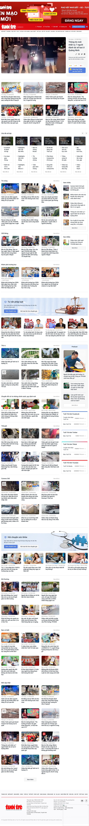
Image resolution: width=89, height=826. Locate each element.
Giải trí (43, 31)
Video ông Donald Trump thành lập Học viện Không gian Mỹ (9, 466)
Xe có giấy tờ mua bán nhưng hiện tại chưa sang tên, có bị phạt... (77, 222)
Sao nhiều (66, 237)
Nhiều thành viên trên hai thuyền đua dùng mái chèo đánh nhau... (78, 196)
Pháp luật (36, 794)
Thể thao (39, 31)
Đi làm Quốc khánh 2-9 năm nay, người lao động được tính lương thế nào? (30, 671)
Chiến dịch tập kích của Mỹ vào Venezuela (64, 142)
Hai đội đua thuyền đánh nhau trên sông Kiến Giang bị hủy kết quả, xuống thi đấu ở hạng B (11, 98)
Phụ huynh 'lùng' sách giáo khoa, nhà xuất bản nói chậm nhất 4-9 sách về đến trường (77, 121)
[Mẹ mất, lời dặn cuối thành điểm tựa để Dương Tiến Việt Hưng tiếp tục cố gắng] (30, 610)
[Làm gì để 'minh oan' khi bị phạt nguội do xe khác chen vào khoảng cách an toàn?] (66, 397)
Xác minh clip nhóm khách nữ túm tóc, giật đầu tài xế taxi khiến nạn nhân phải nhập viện (9, 497)
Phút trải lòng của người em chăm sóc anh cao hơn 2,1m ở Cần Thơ (10, 620)
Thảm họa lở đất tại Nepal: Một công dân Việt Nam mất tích (50, 466)
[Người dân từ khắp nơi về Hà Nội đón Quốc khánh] (30, 587)
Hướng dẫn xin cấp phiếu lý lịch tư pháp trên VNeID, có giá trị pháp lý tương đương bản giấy (50, 415)
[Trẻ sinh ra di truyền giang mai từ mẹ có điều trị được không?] (78, 558)
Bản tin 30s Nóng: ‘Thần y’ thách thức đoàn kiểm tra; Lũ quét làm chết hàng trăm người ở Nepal (50, 252)
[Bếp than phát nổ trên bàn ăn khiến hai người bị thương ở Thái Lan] (50, 486)
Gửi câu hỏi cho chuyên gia (28, 311)
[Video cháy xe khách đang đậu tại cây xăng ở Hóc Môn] (50, 509)
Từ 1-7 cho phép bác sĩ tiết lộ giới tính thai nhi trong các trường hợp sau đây (10, 569)
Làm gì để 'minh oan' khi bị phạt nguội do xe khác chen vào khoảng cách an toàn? (78, 397)
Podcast (39, 26)
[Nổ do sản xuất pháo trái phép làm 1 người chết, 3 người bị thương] (50, 211)
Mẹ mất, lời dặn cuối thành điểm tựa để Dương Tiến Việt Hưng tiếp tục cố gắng (29, 620)
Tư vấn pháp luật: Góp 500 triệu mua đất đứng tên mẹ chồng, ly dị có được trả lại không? (77, 333)
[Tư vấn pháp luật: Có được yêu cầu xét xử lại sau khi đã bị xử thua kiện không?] (33, 323)
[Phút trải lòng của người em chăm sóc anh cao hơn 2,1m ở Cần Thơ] (10, 610)
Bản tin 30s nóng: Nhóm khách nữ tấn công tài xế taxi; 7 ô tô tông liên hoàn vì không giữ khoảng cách (55, 122)
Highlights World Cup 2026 (20, 142)
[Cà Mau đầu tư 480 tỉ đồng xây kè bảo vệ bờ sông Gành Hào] (30, 211)
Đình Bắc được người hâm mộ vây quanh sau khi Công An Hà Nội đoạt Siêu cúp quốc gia (10, 121)
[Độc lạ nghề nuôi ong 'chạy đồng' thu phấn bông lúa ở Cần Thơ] (50, 374)
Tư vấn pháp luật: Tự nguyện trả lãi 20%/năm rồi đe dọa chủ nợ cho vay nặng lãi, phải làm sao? (55, 333)
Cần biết (55, 26)
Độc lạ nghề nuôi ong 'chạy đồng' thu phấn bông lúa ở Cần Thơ (50, 384)
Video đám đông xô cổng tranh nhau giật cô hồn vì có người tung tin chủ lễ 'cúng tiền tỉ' (33, 121)
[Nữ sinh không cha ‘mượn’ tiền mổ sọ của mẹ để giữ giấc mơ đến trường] (10, 587)
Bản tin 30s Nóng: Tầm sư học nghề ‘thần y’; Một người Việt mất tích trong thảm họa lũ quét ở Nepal (10, 252)
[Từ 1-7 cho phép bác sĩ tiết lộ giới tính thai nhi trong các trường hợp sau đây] (11, 558)
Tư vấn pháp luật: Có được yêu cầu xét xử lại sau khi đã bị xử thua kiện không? (32, 333)
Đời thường (27, 31)
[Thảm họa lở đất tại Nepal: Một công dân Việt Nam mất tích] (50, 457)
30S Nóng (52, 31)
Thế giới (22, 31)
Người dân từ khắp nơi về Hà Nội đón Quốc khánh (30, 596)
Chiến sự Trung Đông (78, 142)
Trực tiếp (13, 31)
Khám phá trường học (8, 265)
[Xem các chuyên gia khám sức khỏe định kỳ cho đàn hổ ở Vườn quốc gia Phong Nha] (50, 188)
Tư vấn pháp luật (27, 330)
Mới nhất (3, 31)
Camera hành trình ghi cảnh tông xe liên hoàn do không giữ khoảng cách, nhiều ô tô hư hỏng (10, 520)
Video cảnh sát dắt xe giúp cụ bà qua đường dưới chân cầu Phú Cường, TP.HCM (50, 620)
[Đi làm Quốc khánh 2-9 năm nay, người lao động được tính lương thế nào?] (30, 661)
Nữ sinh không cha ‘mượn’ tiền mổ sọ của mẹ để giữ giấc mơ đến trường (9, 597)
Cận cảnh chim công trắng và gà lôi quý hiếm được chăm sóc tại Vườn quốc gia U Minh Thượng (30, 385)
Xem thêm (30, 779)
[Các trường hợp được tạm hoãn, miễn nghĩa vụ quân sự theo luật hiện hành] (66, 385)
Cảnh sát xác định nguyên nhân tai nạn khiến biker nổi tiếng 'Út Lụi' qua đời (10, 198)
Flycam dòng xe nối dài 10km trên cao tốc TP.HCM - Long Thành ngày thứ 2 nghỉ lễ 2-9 (10, 222)
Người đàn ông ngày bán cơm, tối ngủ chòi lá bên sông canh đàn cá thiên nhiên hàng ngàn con (49, 597)
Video (21, 794)
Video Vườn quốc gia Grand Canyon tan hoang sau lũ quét (55, 97)
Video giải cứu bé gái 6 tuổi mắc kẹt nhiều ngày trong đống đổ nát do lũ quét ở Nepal (50, 444)
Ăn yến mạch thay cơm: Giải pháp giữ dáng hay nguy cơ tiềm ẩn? (32, 569)
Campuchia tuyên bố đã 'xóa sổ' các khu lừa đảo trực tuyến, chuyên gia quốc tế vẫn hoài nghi (30, 467)
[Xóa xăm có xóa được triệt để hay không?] (55, 558)
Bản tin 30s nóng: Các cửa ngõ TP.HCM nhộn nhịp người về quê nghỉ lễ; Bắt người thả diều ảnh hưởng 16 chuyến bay (29, 253)
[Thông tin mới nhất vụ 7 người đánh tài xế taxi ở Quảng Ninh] (33, 55)
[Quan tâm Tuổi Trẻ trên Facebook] (86, 800)
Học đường (71, 117)
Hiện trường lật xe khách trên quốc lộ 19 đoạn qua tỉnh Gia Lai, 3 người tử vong (32, 98)
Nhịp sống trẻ (64, 794)
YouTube (47, 26)
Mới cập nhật (5, 683)
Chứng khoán (35, 141)
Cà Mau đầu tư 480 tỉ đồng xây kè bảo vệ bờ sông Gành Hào (30, 221)
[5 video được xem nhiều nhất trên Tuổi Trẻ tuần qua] (30, 638)
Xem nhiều (67, 183)
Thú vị (17, 31)
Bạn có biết (33, 31)
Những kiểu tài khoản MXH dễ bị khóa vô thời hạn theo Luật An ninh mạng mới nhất (50, 671)
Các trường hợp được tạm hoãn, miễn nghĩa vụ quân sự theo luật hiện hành (77, 386)
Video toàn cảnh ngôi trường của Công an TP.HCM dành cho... (77, 242)
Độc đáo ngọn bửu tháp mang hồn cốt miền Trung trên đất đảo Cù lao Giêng (50, 363)
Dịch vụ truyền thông (59, 808)
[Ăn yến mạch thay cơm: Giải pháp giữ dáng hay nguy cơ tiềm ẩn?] (33, 558)
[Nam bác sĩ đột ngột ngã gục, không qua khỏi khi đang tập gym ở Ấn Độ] (30, 433)
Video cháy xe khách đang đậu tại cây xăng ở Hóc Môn (50, 518)
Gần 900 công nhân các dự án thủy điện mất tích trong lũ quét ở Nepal (9, 443)
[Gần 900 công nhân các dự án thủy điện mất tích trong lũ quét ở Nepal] (10, 433)
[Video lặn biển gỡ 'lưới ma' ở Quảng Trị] (10, 353)
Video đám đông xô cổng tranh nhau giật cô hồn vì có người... (77, 205)
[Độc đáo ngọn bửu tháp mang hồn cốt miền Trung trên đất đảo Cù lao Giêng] (50, 353)
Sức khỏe (73, 31)
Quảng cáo (64, 26)
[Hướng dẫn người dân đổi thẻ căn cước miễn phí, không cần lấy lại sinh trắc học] (10, 661)
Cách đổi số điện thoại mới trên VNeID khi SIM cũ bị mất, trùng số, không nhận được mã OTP (9, 415)
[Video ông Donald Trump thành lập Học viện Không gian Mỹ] (10, 457)
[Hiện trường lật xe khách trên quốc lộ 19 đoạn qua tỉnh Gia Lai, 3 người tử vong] (33, 87)
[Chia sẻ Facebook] (79, 54)
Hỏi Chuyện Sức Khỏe (51, 565)
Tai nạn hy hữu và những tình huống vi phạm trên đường (7, 142)
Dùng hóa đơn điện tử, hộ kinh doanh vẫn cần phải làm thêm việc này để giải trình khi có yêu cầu (11, 334)
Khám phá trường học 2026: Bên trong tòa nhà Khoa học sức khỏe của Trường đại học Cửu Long (30, 285)
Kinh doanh (43, 794)
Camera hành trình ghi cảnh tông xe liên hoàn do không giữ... (77, 188)
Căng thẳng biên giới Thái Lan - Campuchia (49, 142)
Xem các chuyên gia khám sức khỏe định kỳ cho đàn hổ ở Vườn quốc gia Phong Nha (50, 199)
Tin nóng (8, 31)
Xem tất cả (6, 172)
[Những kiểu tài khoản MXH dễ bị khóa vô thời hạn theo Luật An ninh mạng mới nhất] (50, 661)
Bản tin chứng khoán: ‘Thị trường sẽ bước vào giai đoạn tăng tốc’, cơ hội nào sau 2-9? (77, 98)
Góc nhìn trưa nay (60, 31)
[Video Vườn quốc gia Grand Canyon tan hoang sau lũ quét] (55, 87)
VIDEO (20, 27)
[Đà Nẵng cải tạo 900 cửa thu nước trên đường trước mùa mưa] (30, 188)
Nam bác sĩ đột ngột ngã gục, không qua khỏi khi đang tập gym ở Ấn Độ (29, 443)
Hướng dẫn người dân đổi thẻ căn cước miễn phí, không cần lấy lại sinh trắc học (9, 672)
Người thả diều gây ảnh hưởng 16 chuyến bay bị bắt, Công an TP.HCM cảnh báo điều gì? (75, 376)
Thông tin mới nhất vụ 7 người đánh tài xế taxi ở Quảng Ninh (76, 46)
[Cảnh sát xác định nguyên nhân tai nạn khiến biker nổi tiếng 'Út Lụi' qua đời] (10, 188)
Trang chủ (4, 794)
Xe (54, 794)
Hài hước (48, 31)
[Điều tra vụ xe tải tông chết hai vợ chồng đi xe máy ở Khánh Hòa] (30, 509)
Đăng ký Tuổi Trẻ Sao (78, 26)
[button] (82, 133)
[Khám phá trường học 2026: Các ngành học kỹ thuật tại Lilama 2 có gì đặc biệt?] (50, 272)
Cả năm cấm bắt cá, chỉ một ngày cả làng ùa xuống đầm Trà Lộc (10, 384)
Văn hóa (71, 794)
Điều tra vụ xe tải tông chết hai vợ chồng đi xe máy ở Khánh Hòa (29, 519)
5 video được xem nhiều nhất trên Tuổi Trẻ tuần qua (29, 647)
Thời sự (26, 794)
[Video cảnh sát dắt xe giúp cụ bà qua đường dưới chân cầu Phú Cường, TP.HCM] (50, 610)
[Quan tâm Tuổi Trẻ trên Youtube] (82, 800)
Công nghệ (78, 31)
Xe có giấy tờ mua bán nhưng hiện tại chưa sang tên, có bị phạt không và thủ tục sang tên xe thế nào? (10, 648)
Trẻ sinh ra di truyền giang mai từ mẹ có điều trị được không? (77, 568)
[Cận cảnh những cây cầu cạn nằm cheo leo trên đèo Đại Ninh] (30, 353)
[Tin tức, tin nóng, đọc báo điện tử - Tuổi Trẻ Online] (9, 26)
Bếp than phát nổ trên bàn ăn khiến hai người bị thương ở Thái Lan (50, 496)
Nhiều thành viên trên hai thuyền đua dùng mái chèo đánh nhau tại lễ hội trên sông (29, 497)
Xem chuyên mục (10, 311)
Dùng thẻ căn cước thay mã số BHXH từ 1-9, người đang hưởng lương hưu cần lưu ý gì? (50, 648)
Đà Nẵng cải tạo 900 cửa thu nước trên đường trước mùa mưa (30, 198)
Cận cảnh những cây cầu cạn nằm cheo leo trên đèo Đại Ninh (29, 363)
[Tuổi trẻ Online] (14, 807)
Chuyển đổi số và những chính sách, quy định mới (18, 396)
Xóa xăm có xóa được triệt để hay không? (55, 568)
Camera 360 (68, 31)
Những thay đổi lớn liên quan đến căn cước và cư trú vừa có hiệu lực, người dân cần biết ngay (30, 415)
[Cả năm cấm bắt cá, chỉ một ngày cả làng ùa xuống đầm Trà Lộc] (10, 374)
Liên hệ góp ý (60, 809)
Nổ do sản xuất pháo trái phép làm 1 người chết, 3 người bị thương (49, 221)
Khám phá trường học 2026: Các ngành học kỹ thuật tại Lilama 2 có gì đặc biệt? (50, 284)
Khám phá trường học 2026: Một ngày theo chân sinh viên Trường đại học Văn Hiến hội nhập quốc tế (10, 285)
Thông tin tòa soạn (31, 811)
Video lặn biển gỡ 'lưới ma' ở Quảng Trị (10, 362)
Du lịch (58, 794)
